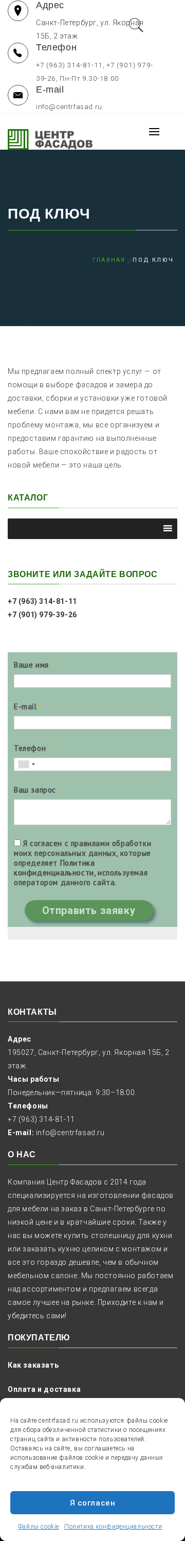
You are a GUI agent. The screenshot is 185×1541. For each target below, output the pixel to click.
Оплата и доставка (44, 1389)
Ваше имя (31, 665)
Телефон (30, 748)
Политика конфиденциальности (113, 1526)
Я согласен (93, 1503)
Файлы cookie (38, 1526)
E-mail (25, 706)
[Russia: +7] (26, 764)
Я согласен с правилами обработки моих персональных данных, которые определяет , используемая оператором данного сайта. (82, 862)
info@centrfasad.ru (70, 1132)
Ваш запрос (35, 790)
